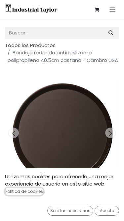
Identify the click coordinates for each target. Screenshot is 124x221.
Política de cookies (24, 191)
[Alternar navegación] (112, 9)
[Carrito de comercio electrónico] (97, 9)
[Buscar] (111, 33)
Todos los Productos (30, 45)
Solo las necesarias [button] (70, 210)
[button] (13, 133)
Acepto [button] (107, 210)
